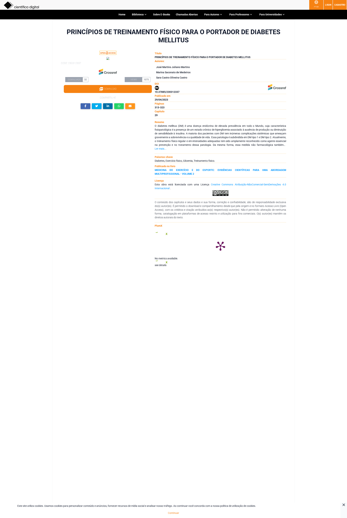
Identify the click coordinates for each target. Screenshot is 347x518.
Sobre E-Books (161, 14)
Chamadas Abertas (187, 14)
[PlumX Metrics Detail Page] (220, 246)
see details (160, 265)
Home (122, 14)
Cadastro (339, 5)
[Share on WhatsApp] (119, 106)
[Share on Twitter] (97, 106)
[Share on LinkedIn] (108, 106)
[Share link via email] (130, 106)
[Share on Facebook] (85, 106)
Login (328, 5)
